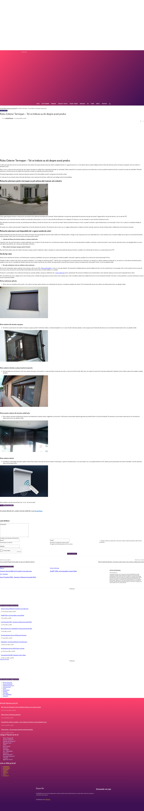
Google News (38, 511)
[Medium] (118, 584)
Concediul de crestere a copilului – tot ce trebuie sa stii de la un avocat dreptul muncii (24, 722)
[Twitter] (105, 794)
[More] (53, 516)
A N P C (4, 774)
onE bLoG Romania (4, 108)
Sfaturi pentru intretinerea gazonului (10, 714)
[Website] (128, 584)
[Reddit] (123, 584)
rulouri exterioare (60, 273)
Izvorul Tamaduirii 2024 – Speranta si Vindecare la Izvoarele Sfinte (18, 577)
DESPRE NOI (5, 769)
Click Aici (48, 799)
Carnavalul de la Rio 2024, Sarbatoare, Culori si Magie (13, 655)
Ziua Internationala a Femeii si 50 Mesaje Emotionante (13, 635)
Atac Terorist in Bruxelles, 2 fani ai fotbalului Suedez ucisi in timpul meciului (21, 707)
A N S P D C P (6, 775)
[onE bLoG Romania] (1, 118)
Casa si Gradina (12, 108)
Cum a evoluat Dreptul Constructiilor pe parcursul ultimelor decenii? (17, 562)
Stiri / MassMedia (4, 574)
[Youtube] (131, 584)
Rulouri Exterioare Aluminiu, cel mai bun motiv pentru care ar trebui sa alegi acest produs (121, 562)
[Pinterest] (120, 584)
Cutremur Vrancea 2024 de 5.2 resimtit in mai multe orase (16, 571)
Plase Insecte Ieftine (9, 505)
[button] (110, 103)
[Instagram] (112, 584)
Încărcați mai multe (4, 659)
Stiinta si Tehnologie (54, 568)
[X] (125, 584)
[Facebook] (110, 584)
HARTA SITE (5, 772)
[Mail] (115, 584)
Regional (2, 568)
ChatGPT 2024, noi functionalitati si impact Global (63, 571)
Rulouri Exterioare (3, 110)
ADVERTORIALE (6, 768)
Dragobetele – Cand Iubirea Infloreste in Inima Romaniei (14, 642)
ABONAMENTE (6, 766)
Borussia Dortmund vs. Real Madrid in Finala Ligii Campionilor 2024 (16, 628)
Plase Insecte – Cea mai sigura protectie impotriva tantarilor (17, 729)
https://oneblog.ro (113, 572)
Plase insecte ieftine (46, 268)
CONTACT (5, 771)
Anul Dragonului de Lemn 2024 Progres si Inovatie (12, 648)
